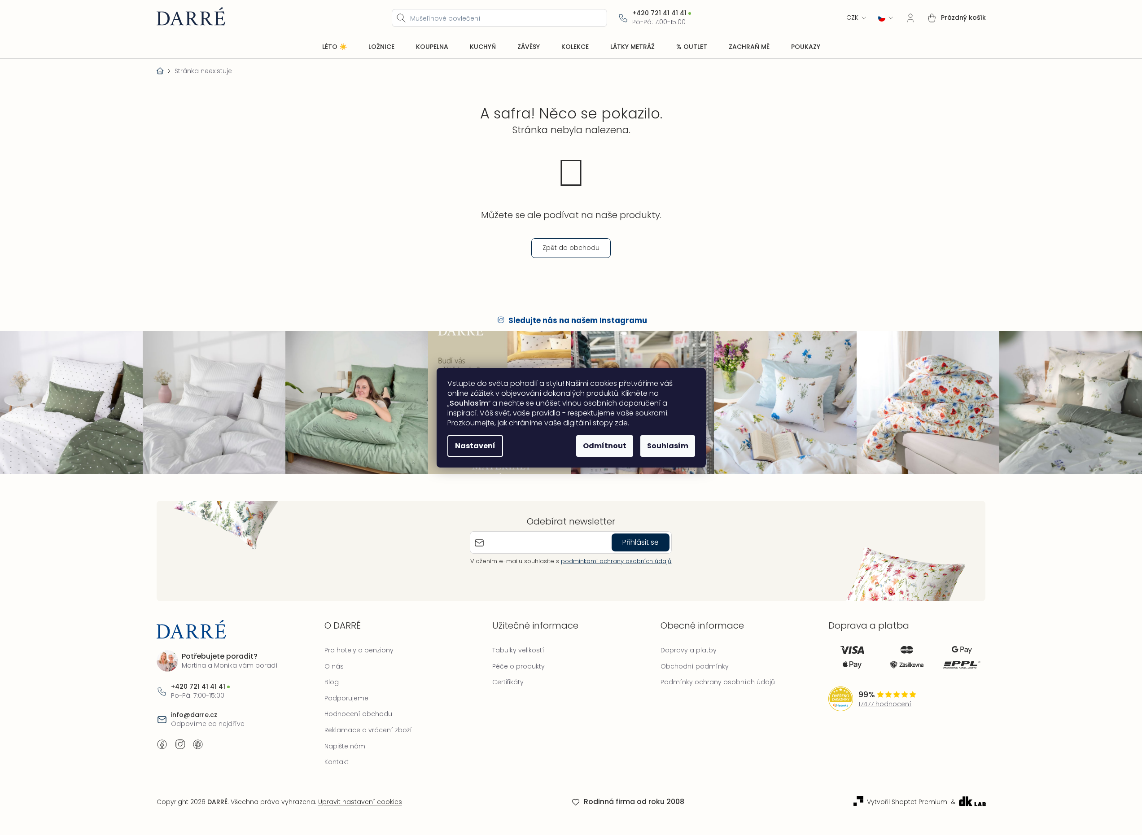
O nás (334, 666)
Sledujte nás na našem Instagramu (577, 320)
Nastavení (475, 446)
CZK (852, 17)
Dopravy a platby (689, 650)
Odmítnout (604, 446)
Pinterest (198, 744)
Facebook (162, 744)
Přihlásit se (640, 542)
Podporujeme (346, 698)
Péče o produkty (518, 666)
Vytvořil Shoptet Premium (907, 802)
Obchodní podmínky (695, 666)
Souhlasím (667, 446)
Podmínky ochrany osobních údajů (718, 682)
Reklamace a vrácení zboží (368, 730)
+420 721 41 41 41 (659, 13)
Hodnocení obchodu (358, 713)
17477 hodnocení (884, 704)
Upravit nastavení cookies (360, 801)
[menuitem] (334, 47)
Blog (331, 682)
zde (621, 423)
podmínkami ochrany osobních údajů (616, 561)
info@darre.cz (194, 715)
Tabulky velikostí (518, 650)
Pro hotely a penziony (359, 650)
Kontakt (336, 761)
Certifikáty (508, 682)
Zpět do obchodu (571, 247)
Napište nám (344, 746)
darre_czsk (180, 744)
